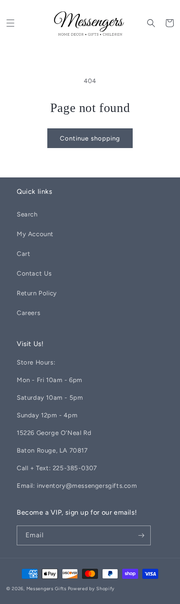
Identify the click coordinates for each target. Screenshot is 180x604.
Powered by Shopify (91, 588)
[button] (10, 23)
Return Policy (37, 293)
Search (27, 214)
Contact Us (34, 273)
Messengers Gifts (46, 588)
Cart (23, 254)
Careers (28, 313)
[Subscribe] (141, 535)
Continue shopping (90, 138)
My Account (35, 234)
